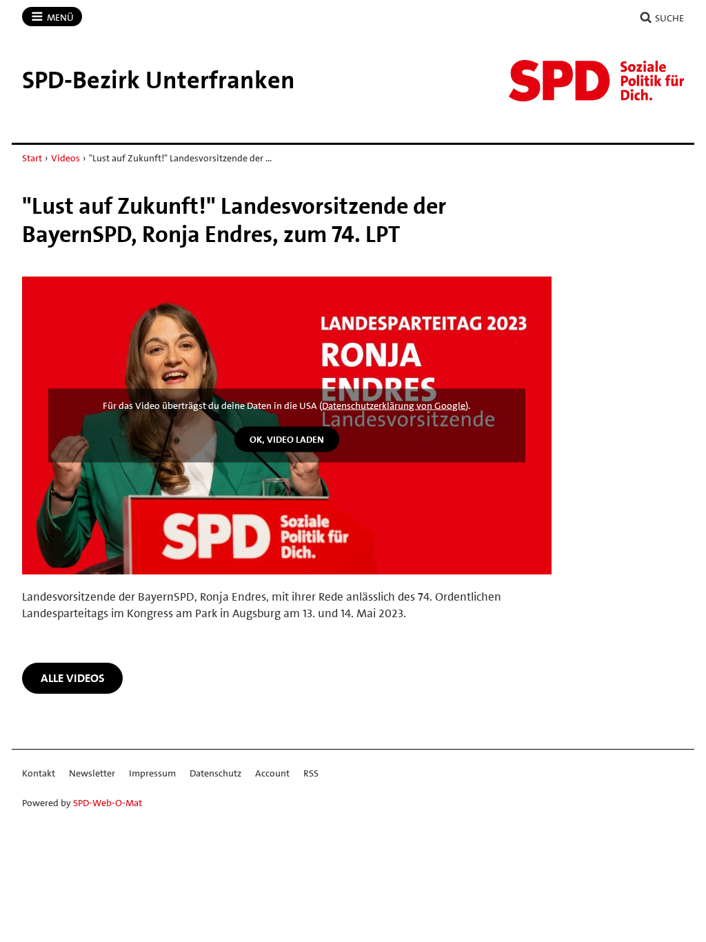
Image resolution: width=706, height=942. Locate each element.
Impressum (152, 773)
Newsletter (92, 773)
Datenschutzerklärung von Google (393, 405)
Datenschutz (215, 773)
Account (272, 773)
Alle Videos (73, 677)
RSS (311, 773)
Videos (65, 158)
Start (32, 158)
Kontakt (38, 773)
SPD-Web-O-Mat (107, 802)
